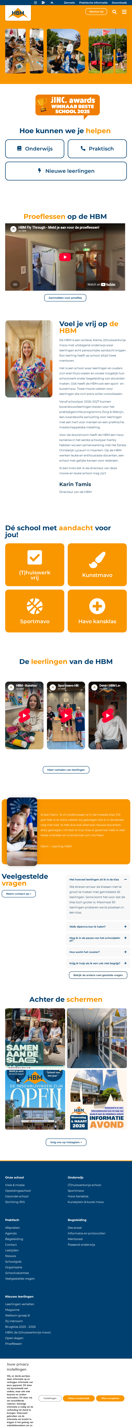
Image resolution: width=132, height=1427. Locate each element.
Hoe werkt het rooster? (84, 952)
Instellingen (50, 1398)
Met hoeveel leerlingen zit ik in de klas (94, 879)
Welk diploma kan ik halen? (87, 926)
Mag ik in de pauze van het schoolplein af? (94, 939)
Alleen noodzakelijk (79, 1398)
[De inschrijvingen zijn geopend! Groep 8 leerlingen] (35, 1100)
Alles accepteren (110, 1398)
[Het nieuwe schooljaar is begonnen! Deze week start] (35, 1038)
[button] (114, 12)
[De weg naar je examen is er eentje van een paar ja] (97, 1038)
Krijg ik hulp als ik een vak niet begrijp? (94, 963)
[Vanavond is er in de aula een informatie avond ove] (97, 1100)
